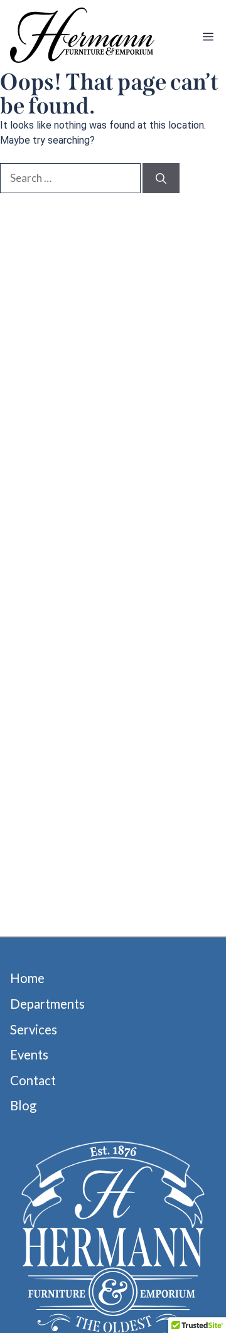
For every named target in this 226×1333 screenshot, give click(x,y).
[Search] (161, 178)
